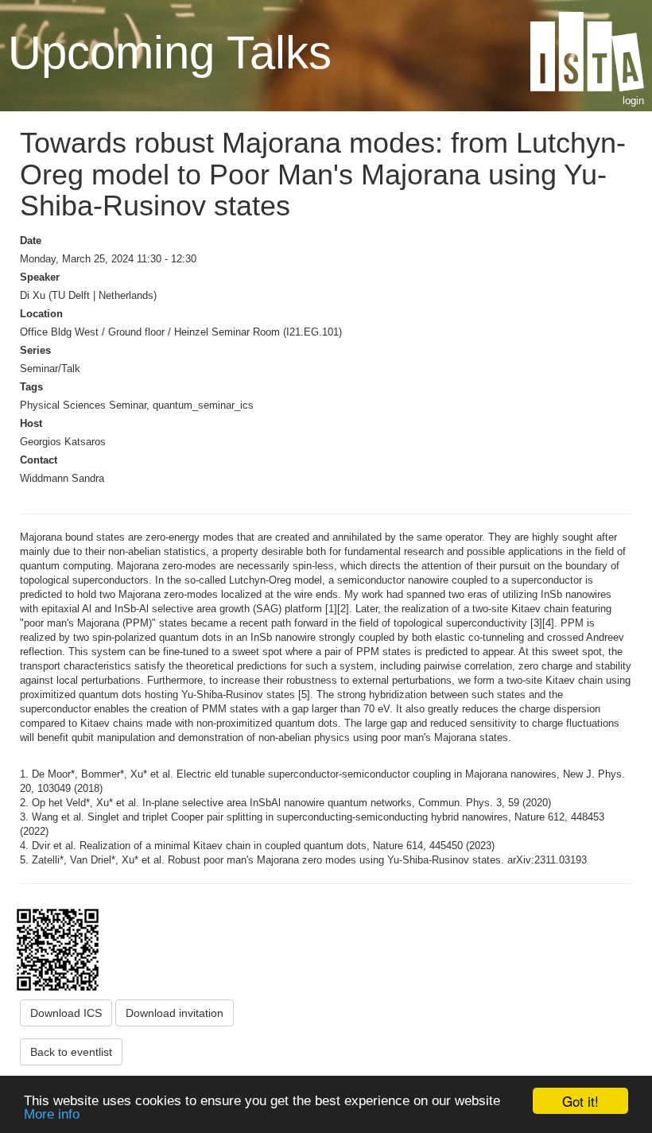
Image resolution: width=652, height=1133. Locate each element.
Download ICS (66, 1013)
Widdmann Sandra (62, 478)
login (633, 101)
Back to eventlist (71, 1052)
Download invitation (174, 1013)
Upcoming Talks (170, 52)
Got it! (580, 1101)
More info (52, 1114)
